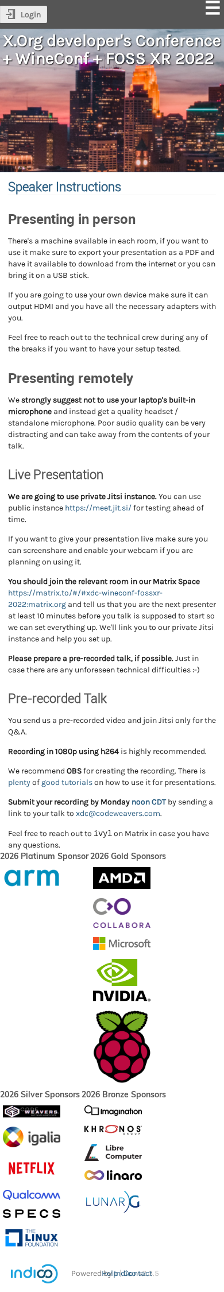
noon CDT (149, 802)
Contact (137, 1273)
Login (31, 15)
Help (110, 1273)
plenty (19, 782)
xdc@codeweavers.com (118, 813)
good (50, 782)
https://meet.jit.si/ (98, 508)
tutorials (76, 782)
